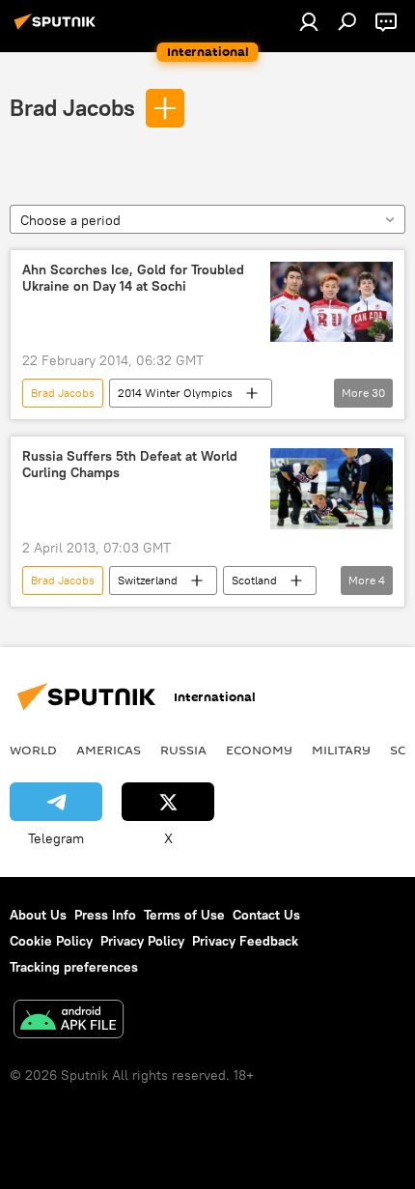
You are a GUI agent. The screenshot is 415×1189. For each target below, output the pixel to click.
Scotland (254, 580)
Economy (259, 749)
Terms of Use (184, 914)
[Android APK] (68, 1021)
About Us (38, 914)
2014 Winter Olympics (175, 392)
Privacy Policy (142, 940)
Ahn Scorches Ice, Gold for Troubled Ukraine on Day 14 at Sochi (133, 278)
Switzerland (148, 580)
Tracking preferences (74, 967)
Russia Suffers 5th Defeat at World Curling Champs (129, 464)
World (33, 749)
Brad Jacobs (72, 107)
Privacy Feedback (245, 940)
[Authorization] (309, 21)
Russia (183, 749)
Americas (108, 749)
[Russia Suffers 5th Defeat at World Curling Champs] (331, 488)
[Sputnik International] (58, 29)
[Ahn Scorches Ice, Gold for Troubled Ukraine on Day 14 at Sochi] (331, 302)
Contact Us (266, 914)
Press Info (105, 914)
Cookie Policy (51, 940)
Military (341, 749)
